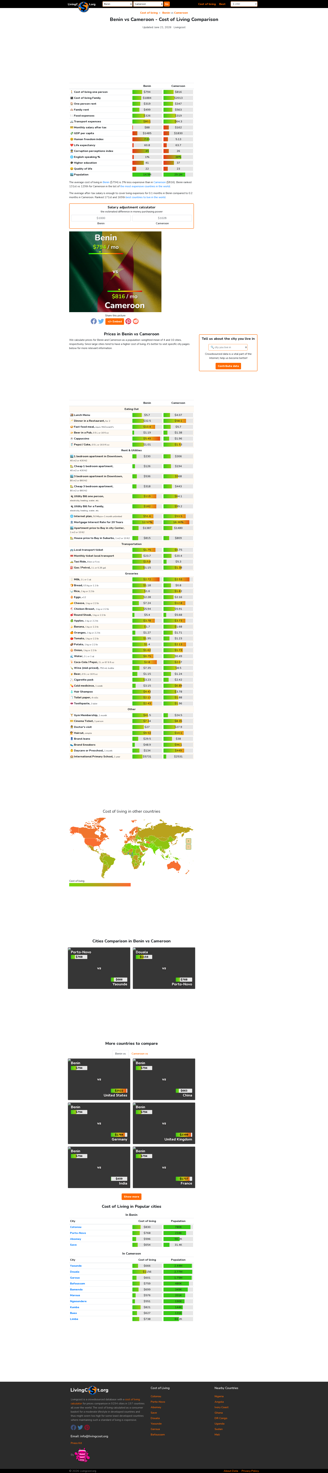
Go (166, 4)
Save (73, 1245)
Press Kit (76, 1443)
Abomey (75, 1239)
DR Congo (221, 1418)
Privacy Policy (250, 1471)
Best (222, 4)
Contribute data (228, 366)
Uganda (219, 1424)
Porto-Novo (78, 1233)
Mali (217, 1434)
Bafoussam (77, 1283)
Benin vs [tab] (120, 1054)
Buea (73, 1313)
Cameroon (181, 13)
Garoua (75, 1278)
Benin (166, 13)
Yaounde (76, 1266)
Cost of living (207, 4)
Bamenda (76, 1289)
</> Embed (115, 321)
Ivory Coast (221, 1407)
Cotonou (75, 1227)
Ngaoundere (78, 1301)
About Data (231, 1471)
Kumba (74, 1307)
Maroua (75, 1295)
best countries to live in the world (145, 197)
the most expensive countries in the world (145, 186)
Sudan (219, 1429)
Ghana (219, 1413)
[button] (94, 321)
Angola (219, 1402)
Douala (74, 1272)
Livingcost (180, 27)
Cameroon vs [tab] (140, 1054)
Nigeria (219, 1396)
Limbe (74, 1319)
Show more (131, 1197)
